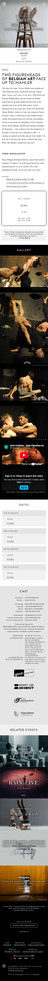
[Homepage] (4, 4)
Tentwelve (36, 974)
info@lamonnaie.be (16, 970)
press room (20, 945)
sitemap (7, 945)
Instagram (16, 935)
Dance (5, 69)
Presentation (24, 50)
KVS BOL (24, 205)
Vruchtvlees (19, 974)
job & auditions (36, 945)
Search (39, 4)
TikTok (21, 935)
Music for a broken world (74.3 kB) (25, 182)
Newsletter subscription (24, 925)
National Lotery (29, 914)
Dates (24, 56)
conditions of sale (33, 951)
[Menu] (44, 4)
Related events (24, 61)
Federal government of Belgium (15, 914)
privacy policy (12, 951)
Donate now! (24, 853)
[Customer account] (34, 4)
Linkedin (38, 935)
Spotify (32, 935)
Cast (24, 59)
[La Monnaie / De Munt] (4, 966)
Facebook (10, 935)
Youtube (27, 935)
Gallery (24, 53)
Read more (24, 888)
